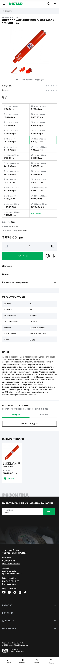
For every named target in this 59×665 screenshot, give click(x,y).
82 (31, 304)
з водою (33, 316)
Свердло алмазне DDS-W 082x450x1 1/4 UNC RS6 (11, 465)
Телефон (8, 510)
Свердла (8, 11)
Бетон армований (38, 333)
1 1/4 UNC (34, 321)
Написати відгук (29, 424)
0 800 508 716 (8, 561)
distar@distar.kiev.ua (11, 564)
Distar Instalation (37, 327)
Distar (32, 339)
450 (31, 310)
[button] (57, 46)
